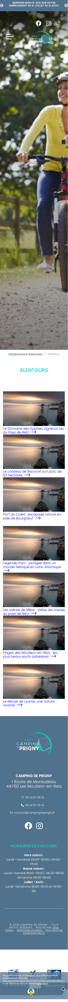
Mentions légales (30, 930)
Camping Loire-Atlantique (25, 354)
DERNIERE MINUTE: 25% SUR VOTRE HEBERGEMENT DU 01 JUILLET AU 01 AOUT (34, 4)
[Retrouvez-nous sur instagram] (48, 23)
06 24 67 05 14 (34, 797)
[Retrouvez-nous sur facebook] (38, 23)
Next (66, 5)
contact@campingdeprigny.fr (34, 813)
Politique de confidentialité (43, 932)
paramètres (42, 983)
